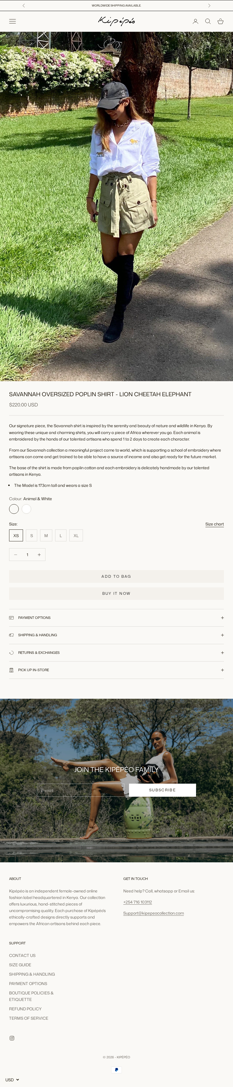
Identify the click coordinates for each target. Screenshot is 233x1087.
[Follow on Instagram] (12, 1038)
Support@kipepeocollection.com (153, 913)
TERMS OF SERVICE (28, 1018)
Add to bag (116, 576)
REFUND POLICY (25, 1008)
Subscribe (162, 789)
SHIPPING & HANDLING (32, 974)
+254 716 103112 (137, 902)
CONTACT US (22, 955)
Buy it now (116, 593)
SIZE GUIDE (20, 964)
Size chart (214, 524)
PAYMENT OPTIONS (28, 983)
